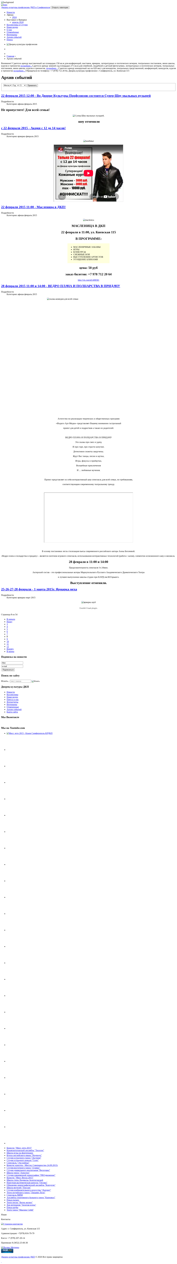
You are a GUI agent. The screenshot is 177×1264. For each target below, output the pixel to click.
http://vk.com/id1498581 (88, 280)
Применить (32, 85)
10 (8, 641)
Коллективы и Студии (17, 25)
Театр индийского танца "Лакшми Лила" (26, 1192)
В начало (11, 619)
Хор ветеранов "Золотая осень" (21, 1205)
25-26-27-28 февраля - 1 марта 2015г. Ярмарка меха (39, 589)
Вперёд (10, 649)
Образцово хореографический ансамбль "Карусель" (31, 1185)
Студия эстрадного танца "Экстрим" (24, 1158)
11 (8, 644)
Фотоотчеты (12, 702)
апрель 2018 (18, 22)
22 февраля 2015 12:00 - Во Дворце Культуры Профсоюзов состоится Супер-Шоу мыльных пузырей (76, 95)
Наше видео (12, 27)
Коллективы (12, 694)
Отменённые (13, 32)
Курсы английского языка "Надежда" (24, 1155)
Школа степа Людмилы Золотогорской (25, 1180)
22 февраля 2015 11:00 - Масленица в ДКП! (33, 207)
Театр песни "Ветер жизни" (20, 1202)
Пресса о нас (13, 699)
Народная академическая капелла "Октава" (27, 1182)
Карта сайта (12, 712)
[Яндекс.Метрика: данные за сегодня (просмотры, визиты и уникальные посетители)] (10, 1247)
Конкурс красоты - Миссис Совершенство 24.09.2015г (32, 1165)
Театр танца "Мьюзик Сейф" (20, 1210)
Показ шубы (12, 1207)
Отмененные (13, 707)
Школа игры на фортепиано (20, 1153)
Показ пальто (13, 1200)
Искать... (5, 681)
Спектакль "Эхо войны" (18, 1163)
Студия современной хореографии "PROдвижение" (31, 1175)
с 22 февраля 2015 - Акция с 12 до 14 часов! (33, 128)
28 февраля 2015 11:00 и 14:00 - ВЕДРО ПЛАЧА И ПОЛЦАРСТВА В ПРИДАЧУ (60, 286)
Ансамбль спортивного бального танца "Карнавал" (31, 1197)
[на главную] (4, 5)
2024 (14, 17)
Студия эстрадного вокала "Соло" (23, 1160)
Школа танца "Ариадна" (18, 1173)
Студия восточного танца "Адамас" (23, 1168)
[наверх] (1, 1261)
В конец (10, 651)
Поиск (10, 39)
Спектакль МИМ (15, 1195)
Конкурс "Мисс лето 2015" (19, 1148)
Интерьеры (12, 34)
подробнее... (26, 66)
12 (8, 646)
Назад (9, 621)
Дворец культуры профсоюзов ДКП (18, 1257)
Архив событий (14, 37)
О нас (9, 30)
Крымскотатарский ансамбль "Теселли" (25, 1150)
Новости (11, 12)
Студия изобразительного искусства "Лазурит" (29, 1190)
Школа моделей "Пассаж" (19, 1187)
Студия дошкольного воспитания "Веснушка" (28, 1170)
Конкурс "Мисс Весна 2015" (20, 1177)
